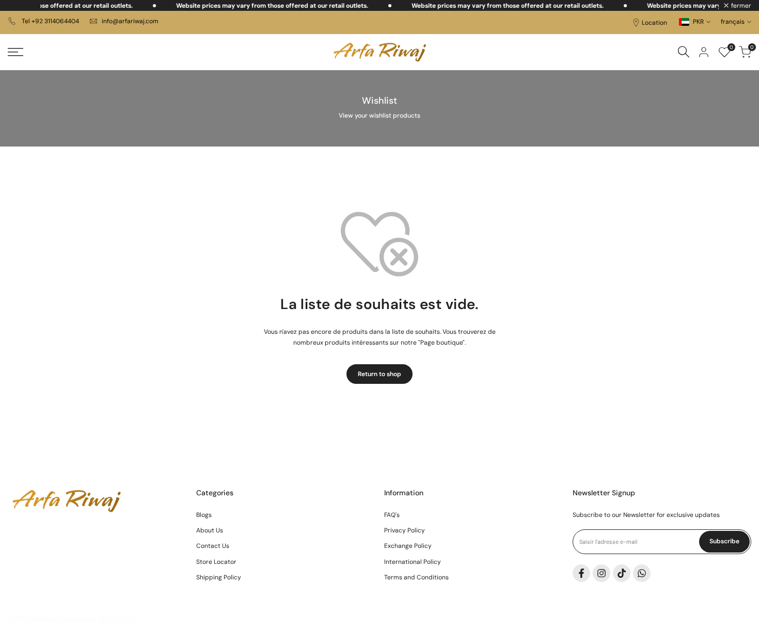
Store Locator (216, 562)
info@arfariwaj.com (130, 21)
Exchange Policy (408, 546)
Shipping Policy (218, 577)
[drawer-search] (683, 52)
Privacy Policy (404, 530)
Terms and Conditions (416, 577)
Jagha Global (117, 619)
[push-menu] (15, 52)
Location (654, 23)
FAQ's (392, 515)
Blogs (204, 515)
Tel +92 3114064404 (49, 21)
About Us (209, 530)
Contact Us (212, 546)
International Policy (412, 562)
